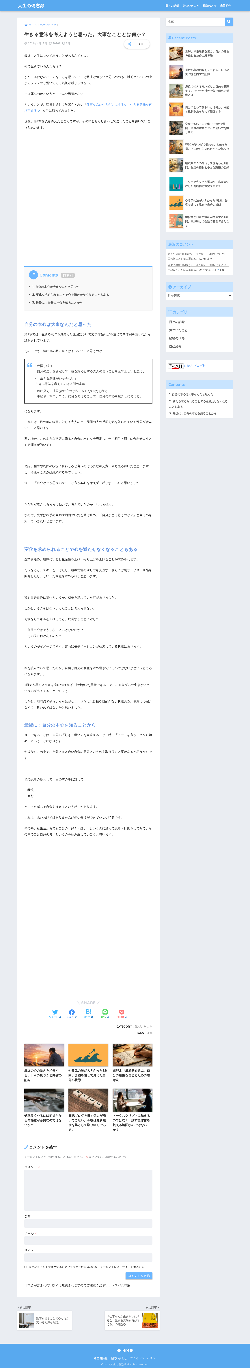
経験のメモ (210, 5)
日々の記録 (172, 5)
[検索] (229, 22)
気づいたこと (191, 5)
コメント (32, 1167)
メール (31, 1233)
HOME (127, 1350)
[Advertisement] (88, 222)
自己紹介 (225, 5)
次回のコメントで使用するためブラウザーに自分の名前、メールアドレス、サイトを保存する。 (88, 1266)
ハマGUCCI (209, 269)
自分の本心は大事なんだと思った (55, 286)
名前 (29, 1216)
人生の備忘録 (31, 5)
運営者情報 (101, 1358)
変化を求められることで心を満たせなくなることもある (70, 294)
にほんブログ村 (195, 366)
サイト (29, 1250)
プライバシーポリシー (144, 1358)
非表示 (68, 275)
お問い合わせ (119, 1358)
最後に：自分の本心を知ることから (57, 302)
